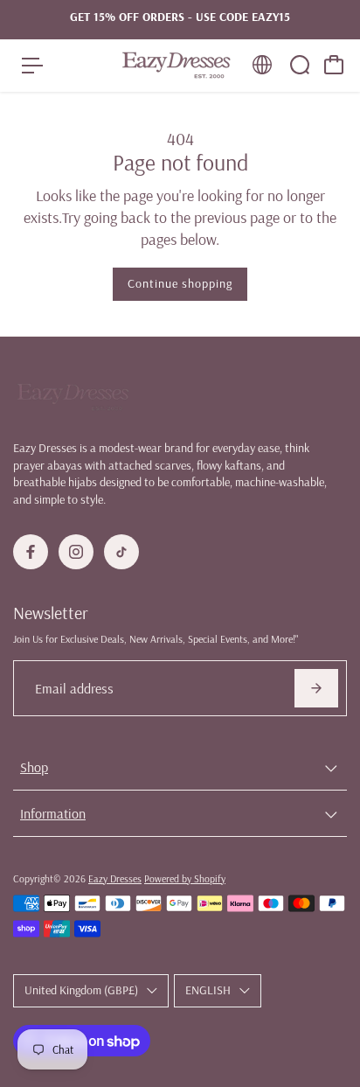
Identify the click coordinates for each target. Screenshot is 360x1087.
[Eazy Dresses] (175, 65)
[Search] (300, 65)
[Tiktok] (121, 551)
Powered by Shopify (184, 878)
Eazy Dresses (115, 878)
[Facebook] (30, 551)
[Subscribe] (316, 688)
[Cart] (334, 65)
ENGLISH (208, 990)
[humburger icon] (32, 65)
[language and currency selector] (262, 65)
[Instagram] (76, 551)
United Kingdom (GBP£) (81, 990)
